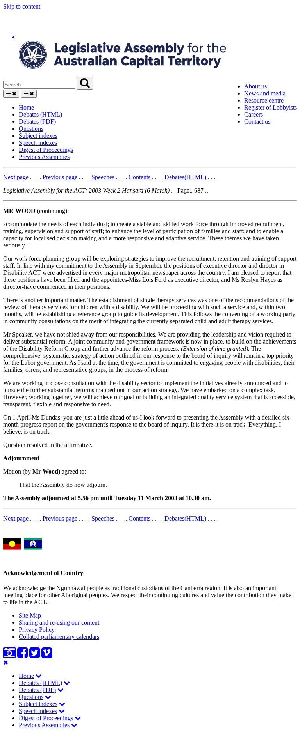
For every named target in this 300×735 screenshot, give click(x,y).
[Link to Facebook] (23, 655)
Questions (31, 128)
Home (26, 107)
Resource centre (264, 100)
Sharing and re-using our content (59, 622)
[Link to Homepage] (150, 43)
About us (255, 86)
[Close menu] (5, 662)
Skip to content (21, 6)
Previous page (60, 177)
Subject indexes (38, 135)
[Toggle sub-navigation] (39, 675)
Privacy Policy (37, 629)
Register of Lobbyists (270, 107)
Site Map (30, 615)
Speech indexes (38, 142)
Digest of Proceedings (46, 149)
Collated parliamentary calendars (59, 636)
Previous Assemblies (44, 156)
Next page (16, 177)
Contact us (257, 121)
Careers (253, 114)
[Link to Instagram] (10, 655)
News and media (265, 93)
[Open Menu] (11, 94)
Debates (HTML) (40, 114)
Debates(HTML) (185, 177)
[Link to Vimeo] (46, 655)
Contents (139, 177)
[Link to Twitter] (35, 655)
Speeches (102, 177)
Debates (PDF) (37, 121)
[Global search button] (85, 83)
